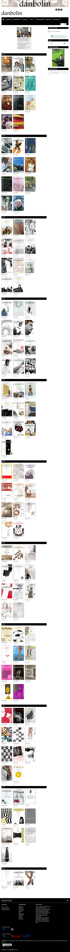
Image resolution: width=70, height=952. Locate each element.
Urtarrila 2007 (16, 374)
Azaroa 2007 (15, 316)
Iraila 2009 (4, 173)
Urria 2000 (27, 886)
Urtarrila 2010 (16, 130)
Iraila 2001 (4, 824)
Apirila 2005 (15, 517)
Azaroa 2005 (15, 479)
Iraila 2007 (4, 336)
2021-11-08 (21, 41)
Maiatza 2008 (4, 274)
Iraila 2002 (4, 743)
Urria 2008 (27, 235)
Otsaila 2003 (4, 700)
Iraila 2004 (4, 580)
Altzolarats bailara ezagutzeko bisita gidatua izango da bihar (42, 918)
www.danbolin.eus (6, 908)
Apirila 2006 (4, 436)
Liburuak (20, 916)
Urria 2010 (27, 72)
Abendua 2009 (4, 154)
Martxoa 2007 (27, 355)
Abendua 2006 (4, 398)
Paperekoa (21, 909)
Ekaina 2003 (27, 661)
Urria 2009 (27, 154)
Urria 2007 (27, 316)
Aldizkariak (21, 915)
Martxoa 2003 (27, 680)
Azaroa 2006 (15, 398)
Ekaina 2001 (27, 824)
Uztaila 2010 (15, 92)
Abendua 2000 (4, 887)
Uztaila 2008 (15, 254)
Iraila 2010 (4, 91)
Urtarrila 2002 (16, 781)
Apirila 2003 (15, 681)
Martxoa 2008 (27, 274)
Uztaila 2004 (15, 580)
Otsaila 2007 (4, 374)
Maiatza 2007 (4, 355)
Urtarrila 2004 (16, 618)
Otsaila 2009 (4, 211)
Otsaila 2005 (4, 537)
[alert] (58, 31)
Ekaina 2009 (27, 173)
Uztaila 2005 (15, 498)
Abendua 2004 (4, 561)
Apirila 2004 (15, 599)
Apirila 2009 (15, 192)
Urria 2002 (27, 724)
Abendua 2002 (4, 724)
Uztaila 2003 (15, 661)
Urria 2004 (27, 561)
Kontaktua (56, 19)
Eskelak (25, 19)
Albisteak (8, 19)
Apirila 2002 (15, 762)
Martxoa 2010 (27, 111)
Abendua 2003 (4, 642)
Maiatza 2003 (4, 681)
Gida (32, 19)
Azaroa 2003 (15, 642)
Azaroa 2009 (15, 154)
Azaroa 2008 (15, 235)
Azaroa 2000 (15, 887)
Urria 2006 (27, 398)
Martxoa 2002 (27, 762)
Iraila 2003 (4, 661)
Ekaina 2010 (27, 92)
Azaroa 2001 (15, 805)
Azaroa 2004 (15, 561)
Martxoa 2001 (16, 843)
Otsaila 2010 (4, 130)
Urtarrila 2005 (16, 537)
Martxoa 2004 (27, 599)
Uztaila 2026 (38, 916)
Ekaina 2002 (27, 743)
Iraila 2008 (4, 254)
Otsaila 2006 (27, 436)
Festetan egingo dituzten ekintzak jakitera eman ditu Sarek (43, 907)
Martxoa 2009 (27, 192)
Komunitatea (17, 19)
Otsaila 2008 (4, 293)
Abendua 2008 (4, 235)
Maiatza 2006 (27, 417)
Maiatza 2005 (4, 518)
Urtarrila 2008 (16, 293)
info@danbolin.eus (6, 909)
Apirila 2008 (15, 274)
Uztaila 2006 (4, 417)
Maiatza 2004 (4, 599)
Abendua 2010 (4, 72)
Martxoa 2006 (16, 436)
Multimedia (21, 907)
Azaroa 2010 (15, 72)
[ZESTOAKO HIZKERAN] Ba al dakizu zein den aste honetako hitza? (42, 921)
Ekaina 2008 (27, 254)
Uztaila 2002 (15, 743)
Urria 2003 (27, 642)
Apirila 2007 (15, 355)
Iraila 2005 (4, 498)
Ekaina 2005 (27, 499)
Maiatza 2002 (4, 762)
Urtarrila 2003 (16, 700)
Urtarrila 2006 (4, 455)
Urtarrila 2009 (16, 211)
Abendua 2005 (4, 479)
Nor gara (48, 19)
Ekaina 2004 (27, 580)
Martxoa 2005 (27, 518)
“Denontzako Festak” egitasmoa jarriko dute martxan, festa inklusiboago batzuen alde (43, 914)
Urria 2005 (27, 479)
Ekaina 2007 (27, 336)
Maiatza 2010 (4, 111)
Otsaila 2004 (4, 618)
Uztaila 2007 (15, 336)
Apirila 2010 (15, 111)
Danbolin (56, 72)
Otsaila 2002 (4, 781)
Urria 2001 (27, 805)
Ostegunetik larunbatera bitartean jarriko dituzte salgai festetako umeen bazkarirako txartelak (43, 910)
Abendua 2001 (4, 805)
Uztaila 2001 (15, 824)
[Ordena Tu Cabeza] (8, 949)
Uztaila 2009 (15, 173)
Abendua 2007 (4, 317)
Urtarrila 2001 (4, 863)
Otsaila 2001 (27, 843)
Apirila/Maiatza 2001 (6, 843)
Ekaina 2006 (15, 417)
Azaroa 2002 (15, 724)
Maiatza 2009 (4, 192)
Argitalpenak (40, 19)
